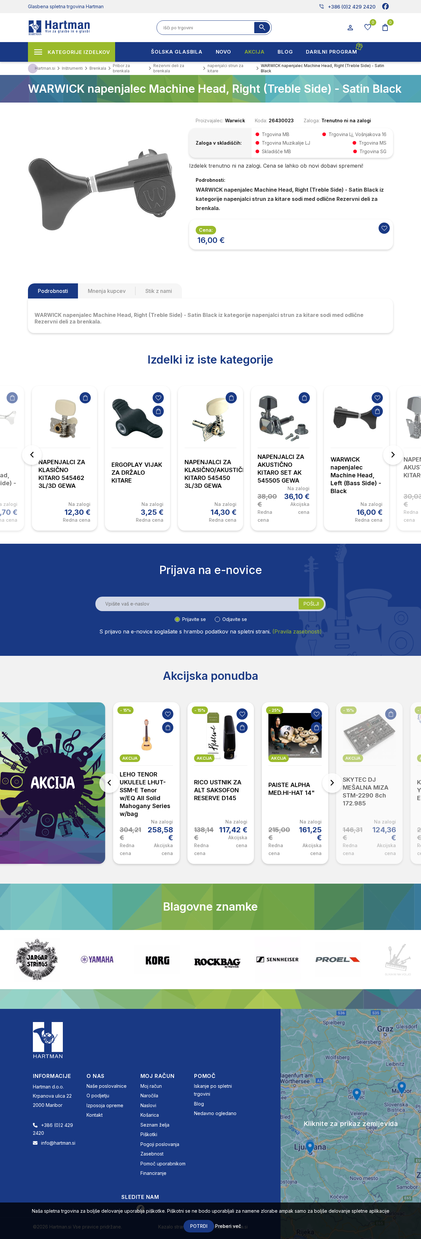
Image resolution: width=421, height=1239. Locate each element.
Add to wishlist (384, 228)
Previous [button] (32, 455)
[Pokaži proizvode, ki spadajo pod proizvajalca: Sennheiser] (217, 960)
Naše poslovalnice (107, 1086)
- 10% (348, 710)
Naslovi (148, 1105)
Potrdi (199, 1226)
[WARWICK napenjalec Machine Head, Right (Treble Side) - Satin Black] (102, 189)
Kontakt (95, 1115)
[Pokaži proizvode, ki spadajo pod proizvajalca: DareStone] (338, 960)
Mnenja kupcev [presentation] (107, 291)
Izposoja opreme (105, 1105)
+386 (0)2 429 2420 (347, 7)
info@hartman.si (58, 1143)
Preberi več (228, 1226)
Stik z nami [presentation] (158, 291)
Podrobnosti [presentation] (53, 291)
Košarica (149, 1115)
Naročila (149, 1095)
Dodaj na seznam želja (158, 397)
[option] (64, 458)
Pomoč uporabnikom (163, 1163)
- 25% (200, 710)
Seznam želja (154, 1125)
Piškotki (148, 1134)
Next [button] (393, 455)
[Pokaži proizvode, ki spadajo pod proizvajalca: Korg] (97, 959)
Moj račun (151, 1086)
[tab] (53, 290)
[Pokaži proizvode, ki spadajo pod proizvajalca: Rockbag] (157, 959)
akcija (129, 758)
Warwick (235, 120)
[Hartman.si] (48, 1039)
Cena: (206, 230)
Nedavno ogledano (215, 1113)
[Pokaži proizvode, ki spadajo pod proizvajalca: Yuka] (398, 960)
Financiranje (153, 1173)
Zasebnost (151, 1153)
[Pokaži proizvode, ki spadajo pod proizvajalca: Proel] (278, 959)
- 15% (125, 710)
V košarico (12, 397)
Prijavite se (194, 619)
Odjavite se (234, 619)
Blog (199, 1104)
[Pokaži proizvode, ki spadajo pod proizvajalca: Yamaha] (37, 959)
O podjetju (98, 1095)
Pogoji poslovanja (159, 1144)
